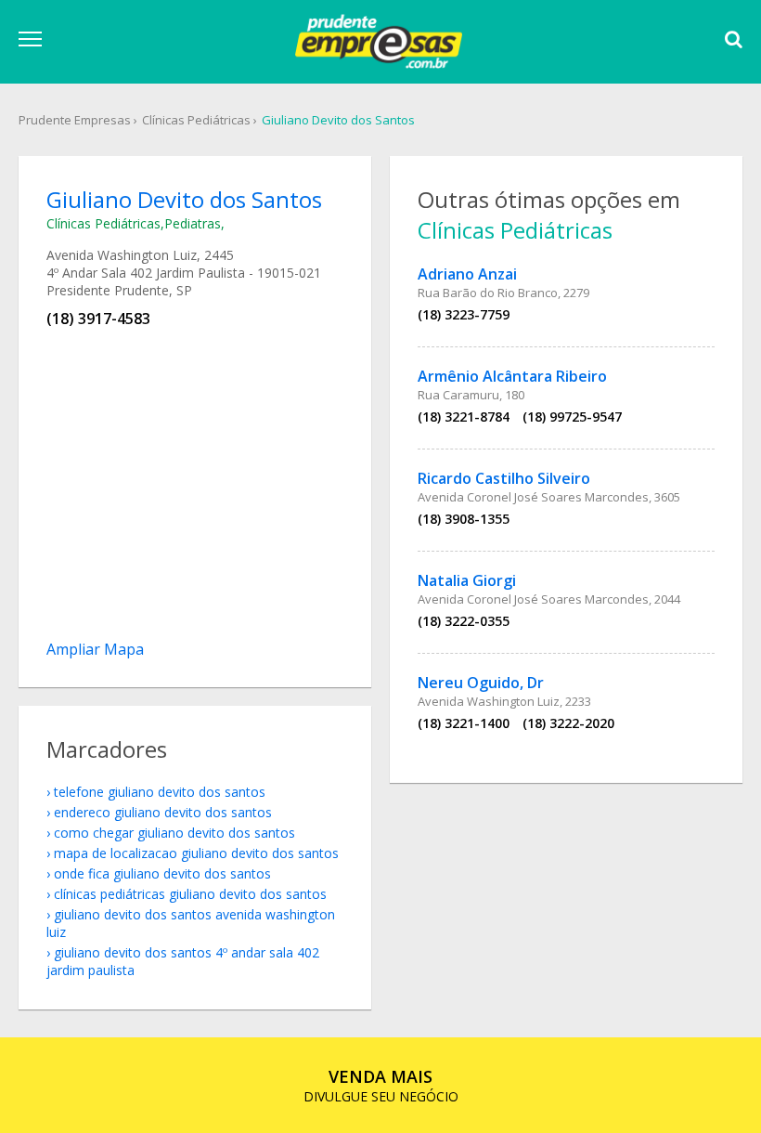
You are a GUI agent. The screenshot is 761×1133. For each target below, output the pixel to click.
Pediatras (192, 223)
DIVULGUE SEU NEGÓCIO (380, 1085)
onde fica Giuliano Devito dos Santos (162, 873)
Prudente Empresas (75, 119)
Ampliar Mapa (95, 649)
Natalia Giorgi (467, 580)
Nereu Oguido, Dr (481, 682)
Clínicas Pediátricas (196, 119)
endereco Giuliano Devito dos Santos (163, 812)
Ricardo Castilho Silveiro (504, 478)
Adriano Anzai (467, 274)
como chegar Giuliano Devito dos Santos (174, 832)
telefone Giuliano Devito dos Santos (159, 792)
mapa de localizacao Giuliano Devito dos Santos (196, 853)
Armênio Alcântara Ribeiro (512, 376)
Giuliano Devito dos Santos (338, 119)
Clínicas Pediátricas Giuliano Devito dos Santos (190, 894)
